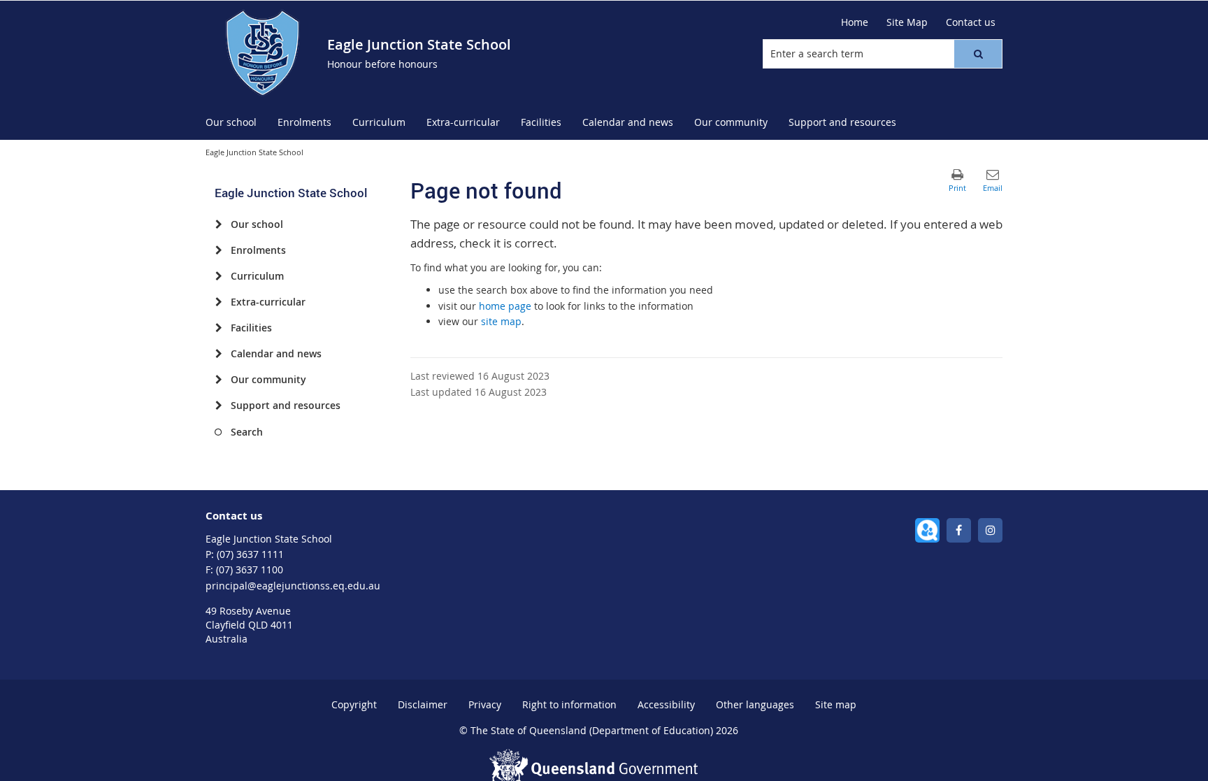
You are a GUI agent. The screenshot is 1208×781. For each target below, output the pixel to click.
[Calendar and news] (218, 353)
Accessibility (666, 704)
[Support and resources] (218, 405)
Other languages (755, 704)
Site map (835, 704)
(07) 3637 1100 (249, 569)
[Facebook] (959, 530)
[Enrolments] (218, 250)
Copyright (354, 704)
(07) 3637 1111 (250, 554)
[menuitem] (231, 123)
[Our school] (218, 224)
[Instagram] (990, 530)
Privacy (484, 704)
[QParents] (927, 530)
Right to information (569, 704)
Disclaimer (422, 704)
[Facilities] (218, 328)
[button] (978, 54)
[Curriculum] (218, 276)
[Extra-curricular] (218, 302)
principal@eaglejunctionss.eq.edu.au (293, 585)
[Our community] (218, 379)
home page (505, 306)
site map (501, 321)
